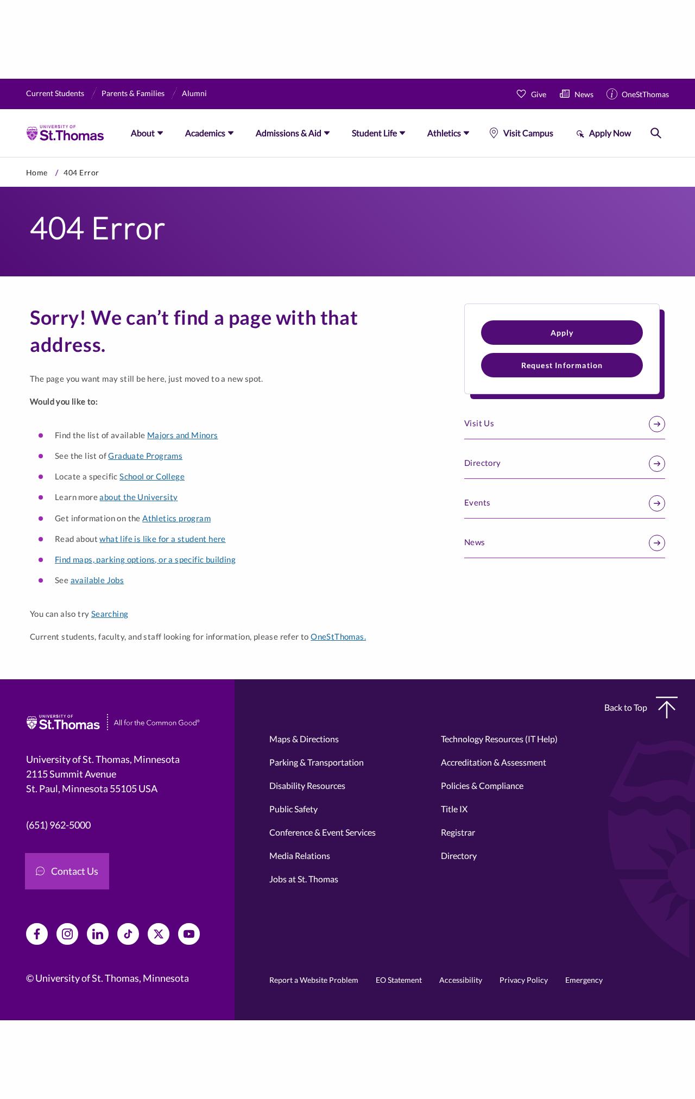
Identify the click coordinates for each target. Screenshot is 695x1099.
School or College (152, 476)
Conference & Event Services (322, 832)
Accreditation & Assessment (493, 762)
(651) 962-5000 (58, 825)
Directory (482, 463)
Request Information (562, 365)
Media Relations (299, 855)
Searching (110, 613)
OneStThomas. (338, 636)
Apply (562, 332)
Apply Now (610, 133)
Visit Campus (528, 133)
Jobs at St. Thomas (303, 879)
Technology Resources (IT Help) (499, 739)
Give (538, 94)
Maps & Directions (304, 739)
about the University (138, 497)
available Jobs (97, 580)
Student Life (374, 133)
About (143, 133)
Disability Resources (307, 785)
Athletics (444, 133)
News (583, 94)
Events (477, 502)
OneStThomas (645, 94)
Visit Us (479, 423)
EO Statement (399, 979)
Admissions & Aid (288, 133)
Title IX (454, 809)
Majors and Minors (182, 435)
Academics (205, 133)
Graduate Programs (145, 455)
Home (37, 172)
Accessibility (460, 979)
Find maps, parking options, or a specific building (145, 559)
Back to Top (625, 707)
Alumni (194, 93)
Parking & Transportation (316, 762)
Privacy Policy (524, 979)
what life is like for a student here (162, 539)
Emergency (584, 979)
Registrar (458, 832)
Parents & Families (133, 93)
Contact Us (74, 871)
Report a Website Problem (313, 979)
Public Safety (293, 809)
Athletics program (176, 518)
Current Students (55, 93)
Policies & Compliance (482, 785)
